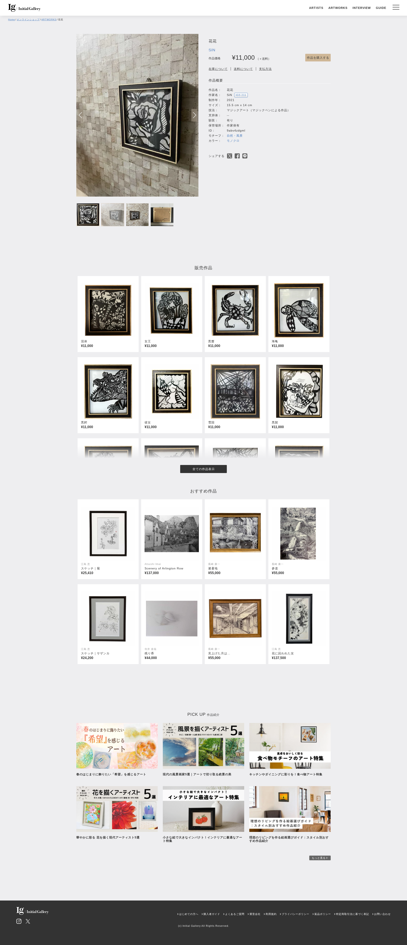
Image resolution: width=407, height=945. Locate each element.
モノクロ (233, 140)
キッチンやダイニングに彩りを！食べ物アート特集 (287, 774)
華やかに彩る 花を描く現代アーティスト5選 (108, 837)
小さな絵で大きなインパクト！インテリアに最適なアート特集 (202, 839)
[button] (194, 115)
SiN (212, 50)
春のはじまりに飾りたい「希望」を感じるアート (111, 774)
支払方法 (265, 69)
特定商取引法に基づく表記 (352, 914)
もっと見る (319, 857)
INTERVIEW (362, 8)
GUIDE (381, 8)
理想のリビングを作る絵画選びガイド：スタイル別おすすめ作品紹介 (289, 839)
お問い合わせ (382, 914)
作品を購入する (318, 57)
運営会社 (255, 914)
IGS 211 (241, 95)
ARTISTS (316, 8)
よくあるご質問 (234, 914)
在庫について (218, 69)
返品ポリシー (322, 914)
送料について (243, 69)
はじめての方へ (188, 914)
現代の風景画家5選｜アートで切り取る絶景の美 (197, 774)
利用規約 (271, 914)
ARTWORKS (337, 8)
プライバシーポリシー (295, 914)
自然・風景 (235, 135)
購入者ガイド (212, 914)
